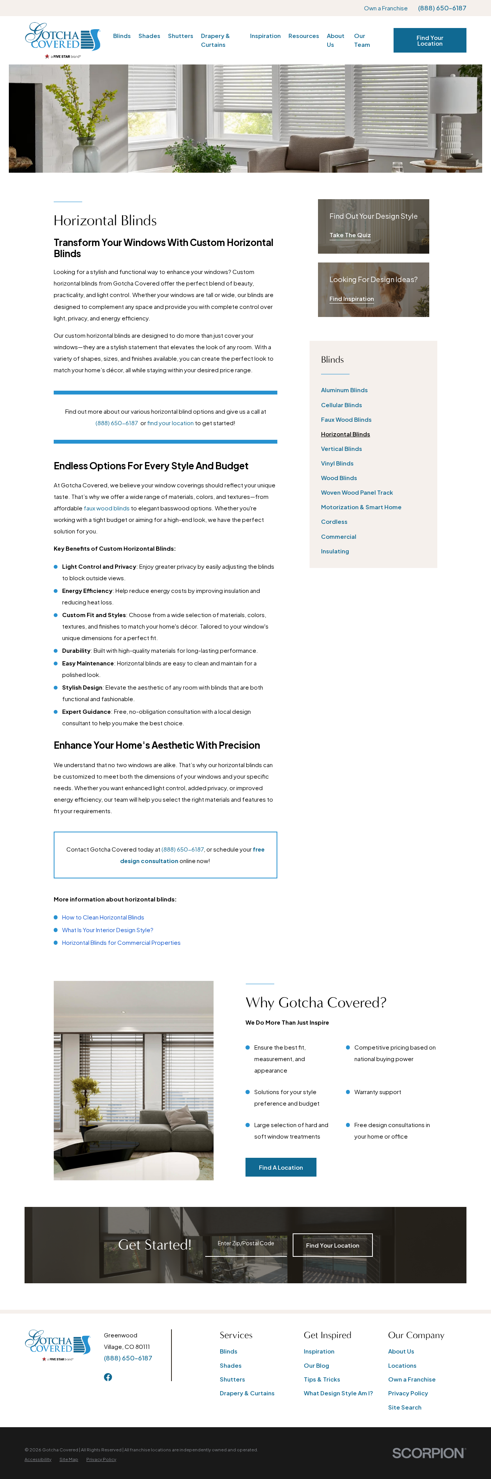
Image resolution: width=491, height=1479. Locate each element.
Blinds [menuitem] (122, 35)
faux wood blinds (107, 508)
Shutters (232, 1379)
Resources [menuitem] (303, 35)
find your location (170, 422)
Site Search (405, 1407)
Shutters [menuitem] (180, 35)
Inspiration (319, 1351)
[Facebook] (108, 1377)
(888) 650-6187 (442, 8)
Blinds (228, 1351)
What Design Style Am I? (338, 1392)
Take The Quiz (350, 234)
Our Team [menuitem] (362, 40)
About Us (401, 1351)
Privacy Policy (408, 1392)
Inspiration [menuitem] (265, 35)
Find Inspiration (352, 298)
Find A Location (281, 1167)
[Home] (63, 40)
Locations (402, 1365)
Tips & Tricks (322, 1379)
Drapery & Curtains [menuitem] (215, 40)
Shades (231, 1365)
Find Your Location (430, 40)
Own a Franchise (386, 8)
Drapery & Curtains (247, 1392)
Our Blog (316, 1365)
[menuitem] (373, 390)
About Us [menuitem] (335, 40)
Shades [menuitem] (149, 35)
